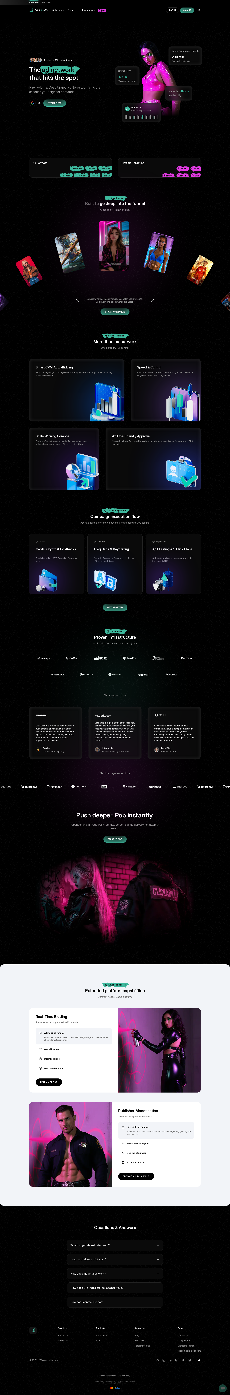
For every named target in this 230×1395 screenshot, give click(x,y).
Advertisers (63, 1335)
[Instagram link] (170, 1360)
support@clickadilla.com (189, 1350)
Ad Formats (101, 1335)
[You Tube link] (163, 1360)
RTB (98, 1340)
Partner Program (142, 1345)
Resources (87, 10)
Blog (137, 1335)
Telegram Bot (184, 1340)
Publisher (46, 2)
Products (71, 10)
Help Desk (139, 1340)
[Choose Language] (199, 10)
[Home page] (38, 10)
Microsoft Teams (186, 1345)
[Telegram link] (157, 1360)
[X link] (183, 1360)
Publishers (63, 1340)
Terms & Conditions (108, 1376)
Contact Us (183, 1335)
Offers (102, 10)
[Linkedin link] (176, 1360)
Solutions (57, 10)
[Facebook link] (189, 1360)
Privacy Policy (124, 1376)
